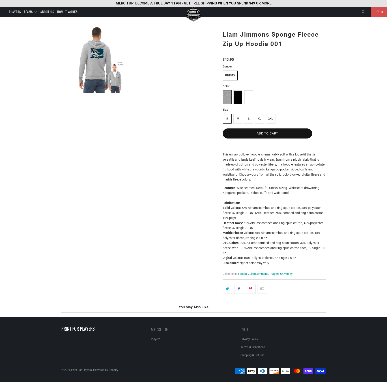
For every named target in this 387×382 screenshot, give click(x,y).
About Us (47, 11)
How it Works (67, 11)
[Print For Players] (193, 14)
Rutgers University (281, 273)
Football (243, 273)
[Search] (363, 12)
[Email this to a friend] (262, 289)
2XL (270, 118)
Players (15, 11)
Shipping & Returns (252, 355)
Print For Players (81, 370)
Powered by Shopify (105, 370)
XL (259, 118)
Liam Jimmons (258, 273)
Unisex (230, 75)
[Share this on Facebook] (239, 289)
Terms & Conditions (253, 347)
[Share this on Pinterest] (251, 289)
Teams (29, 11)
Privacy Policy (249, 339)
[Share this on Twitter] (227, 289)
